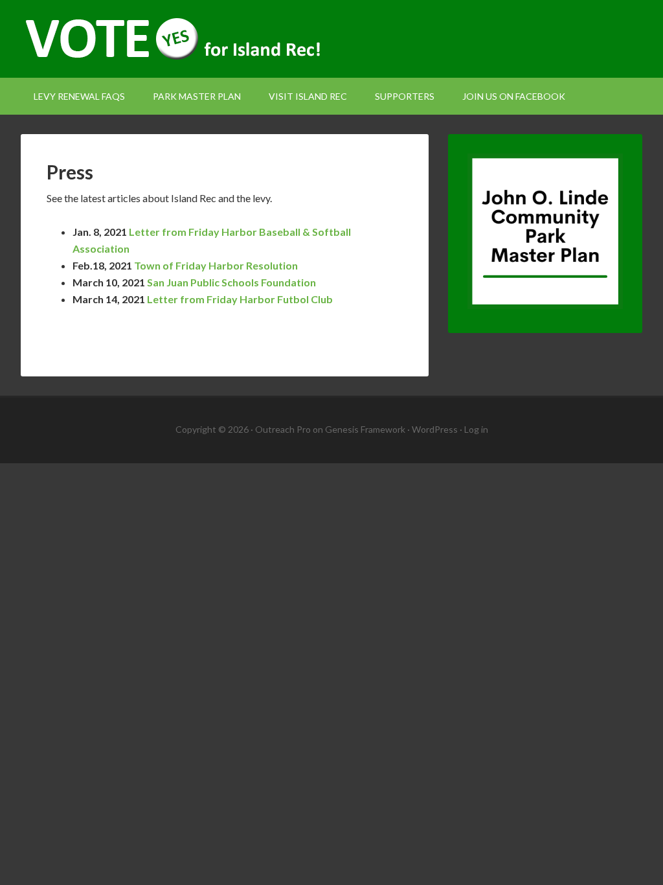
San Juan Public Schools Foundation (231, 282)
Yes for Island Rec (331, 38)
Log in (476, 429)
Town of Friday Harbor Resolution (216, 265)
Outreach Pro (283, 429)
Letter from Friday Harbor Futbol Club (240, 299)
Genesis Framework (365, 429)
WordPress (435, 429)
